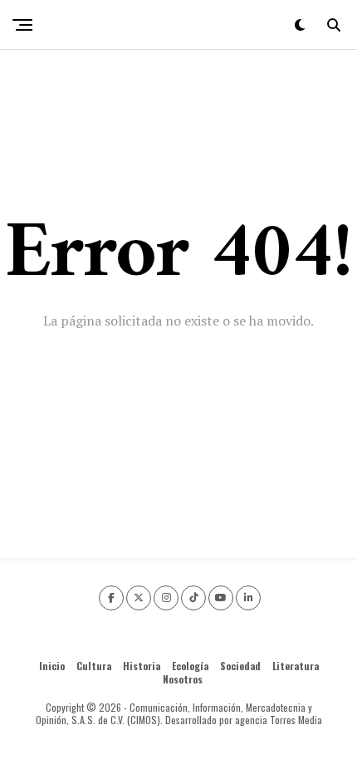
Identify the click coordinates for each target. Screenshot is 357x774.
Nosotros (183, 679)
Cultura (93, 666)
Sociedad (240, 666)
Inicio (52, 666)
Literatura (295, 666)
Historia (141, 666)
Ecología (190, 666)
